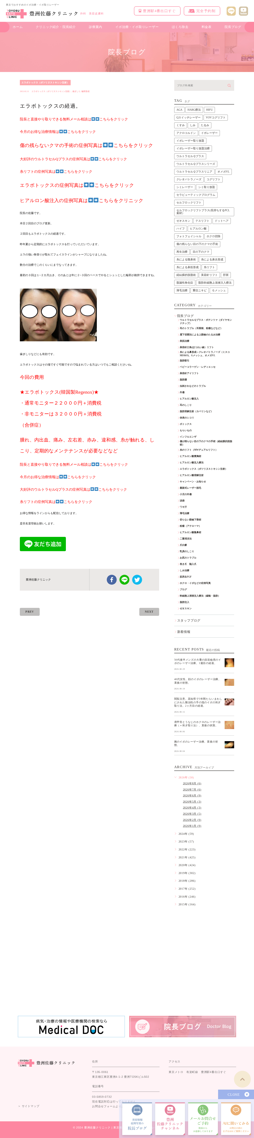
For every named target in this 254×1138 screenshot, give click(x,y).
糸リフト (209, 267)
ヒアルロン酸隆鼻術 (190, 532)
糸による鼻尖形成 (212, 259)
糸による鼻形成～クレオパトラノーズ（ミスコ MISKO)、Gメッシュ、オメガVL (206, 354)
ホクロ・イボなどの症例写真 (195, 583)
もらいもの (186, 430)
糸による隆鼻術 (186, 259)
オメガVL (223, 171)
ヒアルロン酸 (198, 228)
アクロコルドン (186, 132)
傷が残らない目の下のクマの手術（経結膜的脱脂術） (206, 443)
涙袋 (182, 500)
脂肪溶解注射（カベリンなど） (196, 411)
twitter (137, 580)
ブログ (183, 589)
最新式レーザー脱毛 (190, 487)
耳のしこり (186, 405)
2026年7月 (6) (192, 789)
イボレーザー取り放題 (190, 140)
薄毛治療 (182, 290)
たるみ (205, 125)
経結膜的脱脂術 (186, 274)
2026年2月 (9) (192, 819)
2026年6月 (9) (192, 795)
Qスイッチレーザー (188, 117)
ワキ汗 (183, 507)
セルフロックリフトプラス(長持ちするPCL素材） (203, 212)
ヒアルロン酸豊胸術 (190, 456)
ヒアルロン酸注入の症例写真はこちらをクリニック (81, 200)
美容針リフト (209, 274)
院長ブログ (233, 27)
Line (124, 580)
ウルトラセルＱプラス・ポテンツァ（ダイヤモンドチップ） (206, 322)
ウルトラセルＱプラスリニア (194, 171)
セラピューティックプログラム (195, 194)
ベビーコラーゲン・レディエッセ (198, 367)
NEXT (149, 611)
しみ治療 (184, 570)
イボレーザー (209, 132)
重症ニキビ (200, 290)
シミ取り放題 (206, 187)
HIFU (209, 109)
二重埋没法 (186, 538)
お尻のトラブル (188, 557)
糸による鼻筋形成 (187, 267)
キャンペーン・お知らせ (193, 481)
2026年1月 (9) (192, 825)
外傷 (182, 392)
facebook (112, 580)
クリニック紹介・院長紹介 (56, 27)
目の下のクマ (201, 251)
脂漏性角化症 (184, 282)
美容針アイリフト (189, 373)
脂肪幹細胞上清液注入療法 (215, 282)
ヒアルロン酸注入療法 (192, 462)
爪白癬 (183, 545)
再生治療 (182, 251)
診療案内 (95, 27)
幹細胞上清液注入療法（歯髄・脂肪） (200, 595)
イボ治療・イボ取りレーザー (137, 27)
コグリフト (213, 179)
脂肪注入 (184, 602)
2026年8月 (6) (192, 783)
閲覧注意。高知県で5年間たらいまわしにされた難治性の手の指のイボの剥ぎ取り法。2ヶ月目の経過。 (198, 702)
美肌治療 (184, 341)
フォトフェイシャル (188, 236)
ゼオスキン (183, 220)
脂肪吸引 (184, 360)
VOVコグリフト (216, 117)
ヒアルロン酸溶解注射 (192, 475)
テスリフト (202, 220)
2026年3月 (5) (192, 813)
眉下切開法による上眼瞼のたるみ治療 (200, 334)
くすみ (180, 125)
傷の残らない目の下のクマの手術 (197, 244)
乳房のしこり (187, 551)
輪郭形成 (85, 91)
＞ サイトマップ (28, 1106)
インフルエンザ (188, 436)
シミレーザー (184, 187)
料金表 (207, 27)
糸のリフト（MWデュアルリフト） (199, 449)
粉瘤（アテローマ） (190, 526)
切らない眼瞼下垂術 (190, 519)
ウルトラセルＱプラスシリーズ (195, 163)
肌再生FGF (185, 576)
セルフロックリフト (188, 202)
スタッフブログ (189, 620)
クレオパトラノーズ (188, 179)
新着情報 (183, 631)
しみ (192, 125)
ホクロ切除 (213, 236)
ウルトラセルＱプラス (190, 156)
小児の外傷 (186, 494)
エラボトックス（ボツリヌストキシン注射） (45, 82)
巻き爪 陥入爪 (188, 564)
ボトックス (186, 424)
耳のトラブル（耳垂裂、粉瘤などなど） (201, 328)
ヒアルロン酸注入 (189, 398)
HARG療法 (194, 109)
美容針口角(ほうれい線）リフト (197, 347)
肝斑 (226, 274)
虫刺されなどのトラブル (193, 386)
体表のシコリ (187, 417)
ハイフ (180, 228)
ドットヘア (222, 220)
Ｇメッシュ (219, 290)
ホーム (18, 27)
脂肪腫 (183, 379)
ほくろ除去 (180, 27)
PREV (29, 611)
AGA (179, 109)
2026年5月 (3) (192, 801)
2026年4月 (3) (192, 807)
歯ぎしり (76, 91)
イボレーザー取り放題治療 (193, 148)
